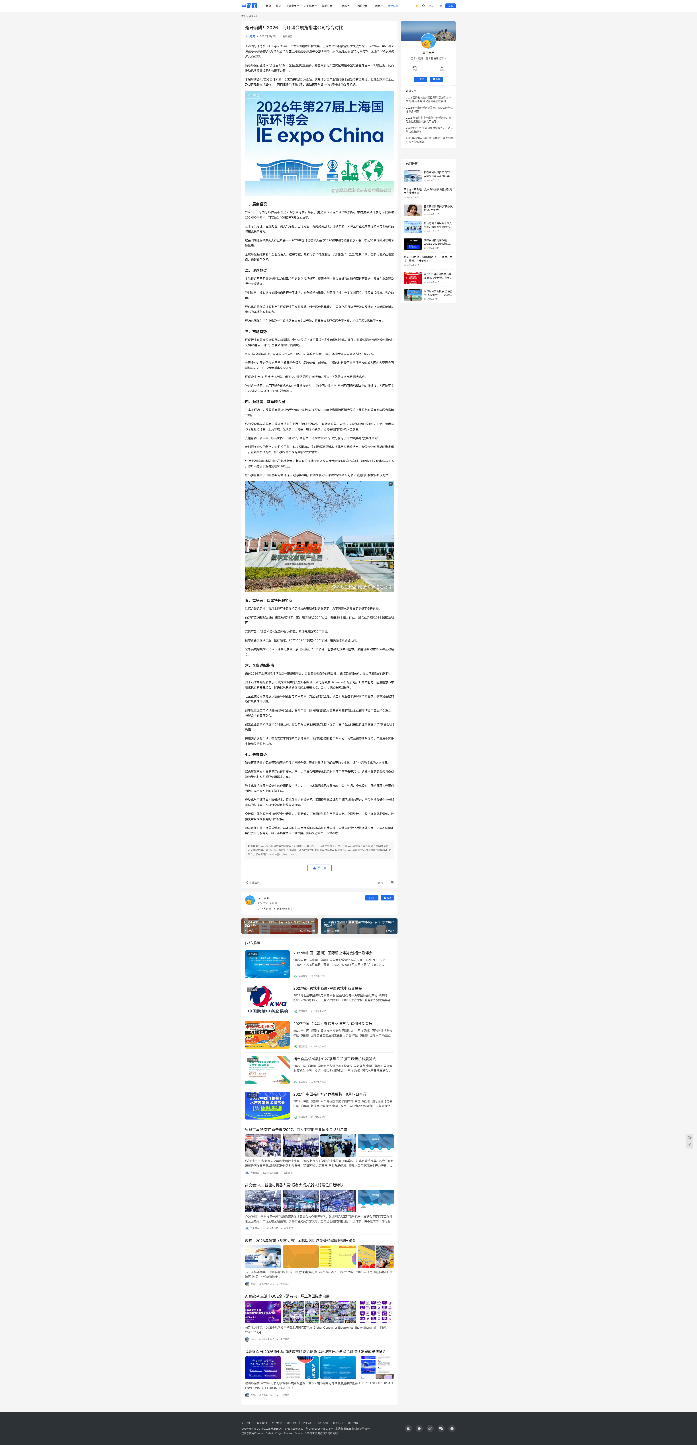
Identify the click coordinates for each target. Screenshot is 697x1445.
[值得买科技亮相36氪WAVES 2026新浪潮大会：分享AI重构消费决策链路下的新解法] (413, 244)
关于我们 (246, 1422)
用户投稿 (292, 1422)
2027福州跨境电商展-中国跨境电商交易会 (327, 988)
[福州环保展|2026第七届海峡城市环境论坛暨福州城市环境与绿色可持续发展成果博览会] (319, 1367)
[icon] (408, 1428)
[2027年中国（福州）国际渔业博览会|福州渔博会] (267, 964)
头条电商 (291, 5)
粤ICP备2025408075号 (319, 1428)
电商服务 (345, 5)
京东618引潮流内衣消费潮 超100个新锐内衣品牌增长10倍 (438, 278)
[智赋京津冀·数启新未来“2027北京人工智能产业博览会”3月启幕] (319, 1145)
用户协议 (277, 1422)
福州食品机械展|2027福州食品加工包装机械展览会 (334, 1059)
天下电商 (250, 36)
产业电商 (309, 5)
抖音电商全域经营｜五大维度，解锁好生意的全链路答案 (438, 227)
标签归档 (338, 1422)
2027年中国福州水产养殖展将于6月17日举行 (329, 1094)
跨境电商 (362, 5)
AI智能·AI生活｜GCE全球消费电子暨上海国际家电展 (287, 1296)
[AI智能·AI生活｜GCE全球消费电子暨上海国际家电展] (319, 1312)
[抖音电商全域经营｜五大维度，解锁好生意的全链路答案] (413, 227)
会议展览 (393, 5)
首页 (268, 5)
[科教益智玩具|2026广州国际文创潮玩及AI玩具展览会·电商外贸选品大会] (413, 176)
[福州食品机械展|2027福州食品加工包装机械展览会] (267, 1070)
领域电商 (327, 5)
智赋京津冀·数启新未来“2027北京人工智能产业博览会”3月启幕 (296, 1129)
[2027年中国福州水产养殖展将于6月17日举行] (267, 1106)
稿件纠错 (323, 1422)
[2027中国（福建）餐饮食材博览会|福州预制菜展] (267, 1035)
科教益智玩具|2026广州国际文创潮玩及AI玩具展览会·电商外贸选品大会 (438, 176)
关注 (373, 897)
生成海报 (254, 882)
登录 (431, 5)
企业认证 (307, 1422)
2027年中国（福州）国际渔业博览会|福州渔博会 (332, 953)
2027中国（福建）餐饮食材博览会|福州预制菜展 (332, 1024)
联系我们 (262, 1422)
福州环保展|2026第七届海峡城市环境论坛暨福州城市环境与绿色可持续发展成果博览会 (315, 1352)
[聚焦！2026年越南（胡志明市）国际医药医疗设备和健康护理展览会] (319, 1256)
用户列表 (353, 1422)
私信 (389, 897)
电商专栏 (378, 5)
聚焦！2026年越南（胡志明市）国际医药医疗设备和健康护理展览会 (300, 1241)
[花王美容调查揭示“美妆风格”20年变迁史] (413, 210)
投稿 (450, 5)
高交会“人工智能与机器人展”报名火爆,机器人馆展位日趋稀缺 (294, 1185)
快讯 (278, 5)
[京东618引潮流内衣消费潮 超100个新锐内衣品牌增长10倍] (413, 278)
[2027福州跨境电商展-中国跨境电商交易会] (267, 1000)
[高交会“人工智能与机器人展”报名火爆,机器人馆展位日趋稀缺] (319, 1201)
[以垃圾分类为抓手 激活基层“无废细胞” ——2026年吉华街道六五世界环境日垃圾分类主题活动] (413, 295)
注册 (440, 5)
